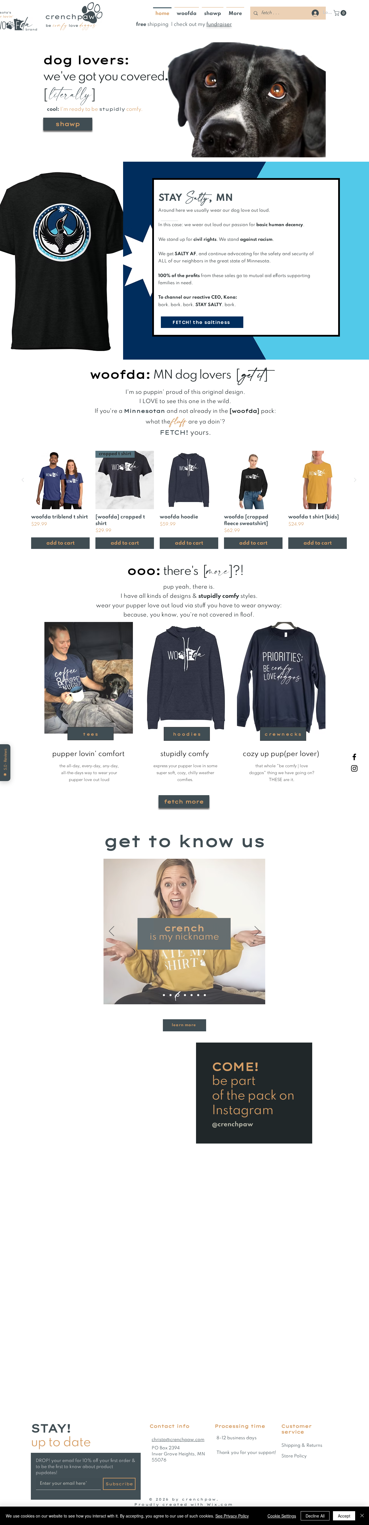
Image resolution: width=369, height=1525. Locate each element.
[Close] (362, 1515)
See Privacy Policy (232, 1516)
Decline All (315, 1516)
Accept (344, 1516)
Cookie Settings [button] (282, 1516)
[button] (282, 711)
